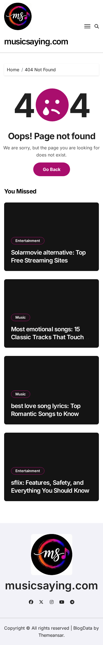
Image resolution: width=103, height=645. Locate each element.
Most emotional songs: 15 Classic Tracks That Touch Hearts (47, 337)
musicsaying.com (36, 41)
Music (20, 317)
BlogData (82, 628)
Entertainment (27, 240)
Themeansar (50, 635)
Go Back (51, 169)
